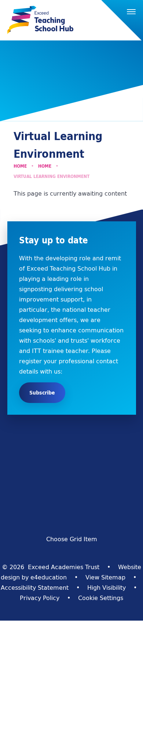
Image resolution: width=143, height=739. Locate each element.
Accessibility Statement (35, 587)
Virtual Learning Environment (51, 176)
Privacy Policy (39, 598)
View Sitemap (105, 577)
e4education (48, 577)
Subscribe (42, 393)
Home (20, 166)
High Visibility (106, 587)
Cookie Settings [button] (100, 598)
